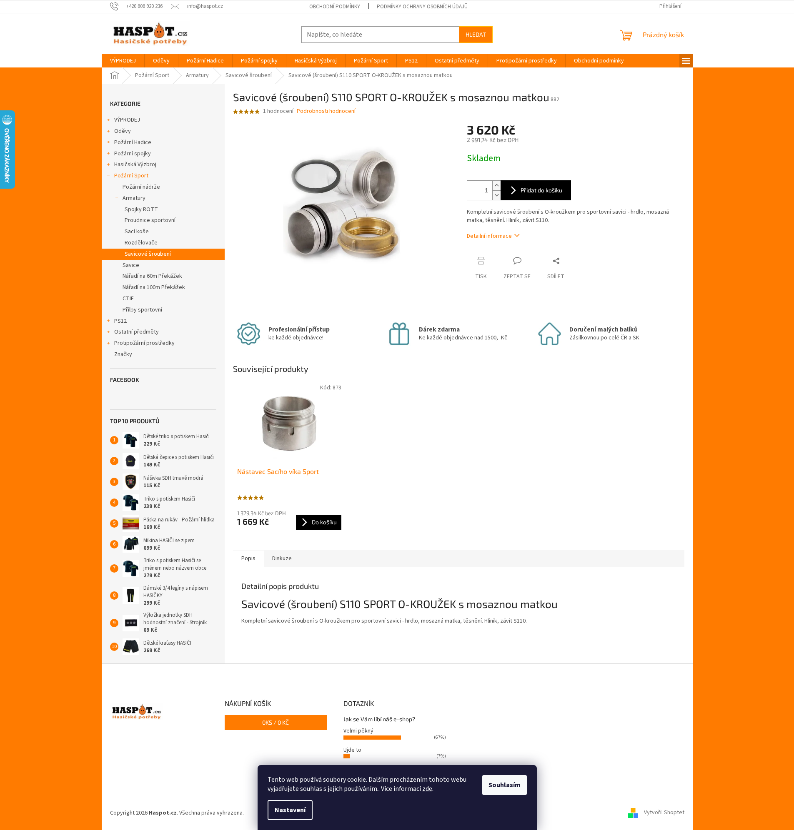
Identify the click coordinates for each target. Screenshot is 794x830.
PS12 (120, 321)
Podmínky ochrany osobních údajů (422, 6)
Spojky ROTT (141, 209)
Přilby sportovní (142, 310)
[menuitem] (123, 60)
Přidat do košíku (541, 190)
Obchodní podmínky (334, 6)
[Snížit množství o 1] (496, 195)
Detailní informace (489, 236)
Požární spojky (132, 154)
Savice (131, 265)
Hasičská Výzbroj (135, 164)
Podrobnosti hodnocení (326, 111)
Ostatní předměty (136, 332)
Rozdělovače (141, 243)
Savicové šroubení (148, 254)
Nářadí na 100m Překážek (154, 287)
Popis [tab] (248, 558)
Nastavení (290, 810)
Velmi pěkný (358, 731)
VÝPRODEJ (127, 120)
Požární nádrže (141, 187)
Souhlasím (504, 785)
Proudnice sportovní (150, 220)
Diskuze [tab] (282, 558)
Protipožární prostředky (144, 343)
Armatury (134, 198)
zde (427, 788)
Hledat (476, 34)
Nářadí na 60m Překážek (152, 276)
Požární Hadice (132, 142)
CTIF (128, 298)
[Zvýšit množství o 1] (496, 185)
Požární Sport (131, 176)
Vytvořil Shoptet (664, 813)
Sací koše (137, 231)
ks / (275, 722)
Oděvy (122, 131)
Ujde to (352, 750)
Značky (123, 354)
